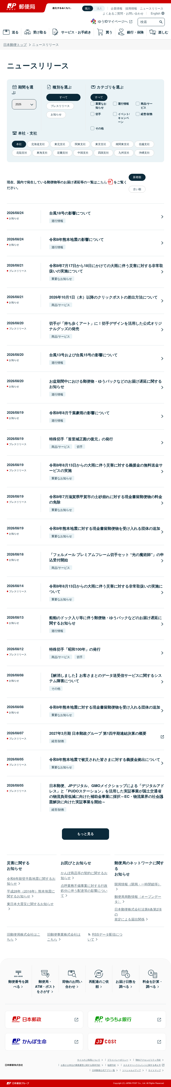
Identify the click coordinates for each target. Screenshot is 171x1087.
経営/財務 (146, 114)
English (155, 13)
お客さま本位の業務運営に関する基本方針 (80, 1065)
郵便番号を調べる (18, 984)
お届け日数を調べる (126, 984)
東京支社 (100, 144)
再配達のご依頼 (99, 984)
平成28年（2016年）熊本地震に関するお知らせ (31, 893)
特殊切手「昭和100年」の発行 (75, 649)
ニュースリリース (151, 8)
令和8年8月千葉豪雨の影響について (79, 412)
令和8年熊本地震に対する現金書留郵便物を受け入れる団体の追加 (104, 528)
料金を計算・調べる (153, 984)
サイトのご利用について (88, 1059)
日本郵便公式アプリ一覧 (103, 1070)
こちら (102, 182)
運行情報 (123, 103)
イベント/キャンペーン (124, 118)
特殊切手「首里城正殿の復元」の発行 (81, 439)
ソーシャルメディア (131, 1070)
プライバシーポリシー (117, 1059)
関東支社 (80, 144)
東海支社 (42, 152)
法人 (99, 8)
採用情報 (131, 8)
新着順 (137, 177)
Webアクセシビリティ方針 (148, 1059)
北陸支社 (21, 152)
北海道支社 (38, 144)
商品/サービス (146, 105)
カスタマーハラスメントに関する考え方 (142, 1065)
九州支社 (123, 152)
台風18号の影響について (70, 213)
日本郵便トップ (15, 44)
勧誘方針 (112, 1065)
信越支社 (144, 144)
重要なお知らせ (101, 105)
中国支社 (83, 152)
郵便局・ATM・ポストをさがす (45, 986)
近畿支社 (62, 152)
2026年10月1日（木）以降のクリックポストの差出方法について (103, 297)
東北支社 (59, 144)
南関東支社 (122, 144)
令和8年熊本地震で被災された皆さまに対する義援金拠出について (104, 759)
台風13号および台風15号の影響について (83, 354)
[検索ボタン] (161, 22)
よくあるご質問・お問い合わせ (123, 13)
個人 (87, 8)
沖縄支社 (144, 152)
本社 (19, 144)
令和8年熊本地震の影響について (76, 239)
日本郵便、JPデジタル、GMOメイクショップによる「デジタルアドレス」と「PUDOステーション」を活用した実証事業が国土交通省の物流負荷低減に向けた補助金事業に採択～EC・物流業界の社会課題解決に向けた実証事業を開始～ (106, 793)
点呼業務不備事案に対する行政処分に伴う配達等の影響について (84, 890)
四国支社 (103, 152)
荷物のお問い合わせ (72, 984)
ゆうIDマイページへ (113, 21)
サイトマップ (154, 1070)
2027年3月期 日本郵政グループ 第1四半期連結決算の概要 (97, 733)
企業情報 (116, 8)
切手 (98, 114)
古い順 (137, 189)
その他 (100, 128)
